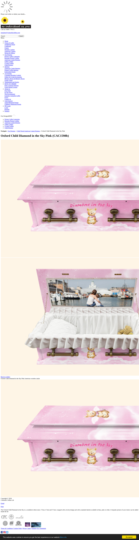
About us (7, 89)
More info (63, 537)
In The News (8, 92)
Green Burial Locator (11, 87)
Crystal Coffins (9, 63)
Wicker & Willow (10, 53)
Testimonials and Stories (12, 82)
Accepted (129, 537)
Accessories (8, 73)
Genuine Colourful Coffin (12, 96)
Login (6, 108)
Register (7, 109)
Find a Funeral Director (12, 85)
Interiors (7, 67)
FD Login (7, 106)
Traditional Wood (10, 44)
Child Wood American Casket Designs (28, 131)
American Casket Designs (12, 60)
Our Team (8, 90)
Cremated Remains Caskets (13, 75)
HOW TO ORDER (10, 84)
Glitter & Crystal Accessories (13, 77)
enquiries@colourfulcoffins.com (10, 32)
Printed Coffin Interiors (11, 70)
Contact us (8, 99)
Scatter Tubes (9, 80)
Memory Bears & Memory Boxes (15, 79)
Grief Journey (9, 101)
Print (2, 506)
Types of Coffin (9, 43)
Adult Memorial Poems (11, 102)
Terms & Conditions (7, 528)
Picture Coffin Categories (12, 56)
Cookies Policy (17, 528)
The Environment (10, 94)
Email (2, 503)
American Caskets (10, 51)
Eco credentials (41, 528)
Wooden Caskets (10, 49)
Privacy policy (27, 528)
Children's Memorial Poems (13, 104)
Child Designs (9, 65)
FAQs (6, 97)
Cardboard (8, 46)
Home (6, 41)
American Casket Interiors (12, 68)
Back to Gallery (5, 377)
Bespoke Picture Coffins (12, 58)
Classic (7, 48)
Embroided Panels (10, 72)
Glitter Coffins (9, 61)
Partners (7, 111)
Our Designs (8, 55)
